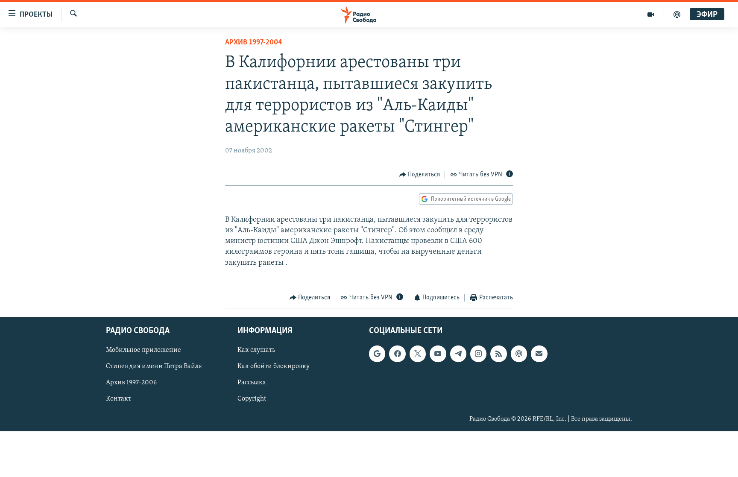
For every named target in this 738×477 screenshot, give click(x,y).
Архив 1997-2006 (131, 382)
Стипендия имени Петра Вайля (154, 366)
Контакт (118, 398)
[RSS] (498, 353)
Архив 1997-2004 (253, 43)
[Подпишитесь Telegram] (458, 353)
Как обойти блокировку (273, 366)
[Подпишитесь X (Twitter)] (418, 353)
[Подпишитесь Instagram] (478, 353)
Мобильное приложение (143, 350)
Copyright (251, 398)
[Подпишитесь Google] (377, 353)
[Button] (419, 174)
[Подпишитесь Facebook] (397, 353)
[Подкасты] (519, 353)
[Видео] (651, 14)
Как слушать (256, 350)
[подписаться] (539, 353)
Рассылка (251, 382)
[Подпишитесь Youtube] (438, 353)
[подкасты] (677, 14)
